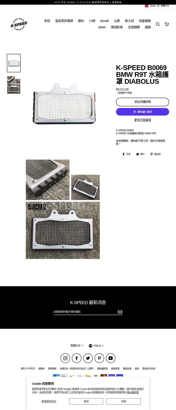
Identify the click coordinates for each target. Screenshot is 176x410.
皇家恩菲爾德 (64, 21)
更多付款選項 (142, 120)
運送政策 (127, 368)
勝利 (81, 21)
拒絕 (123, 401)
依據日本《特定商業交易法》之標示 (77, 368)
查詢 (137, 368)
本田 (47, 21)
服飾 (148, 27)
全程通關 (134, 27)
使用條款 (52, 368)
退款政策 (115, 368)
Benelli (104, 21)
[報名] (119, 312)
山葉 (117, 21)
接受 (86, 401)
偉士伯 (129, 21)
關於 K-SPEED (28, 368)
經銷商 (41, 368)
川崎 (92, 21)
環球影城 (117, 27)
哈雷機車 (145, 21)
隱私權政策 (132, 392)
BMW (102, 27)
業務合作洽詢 (148, 368)
